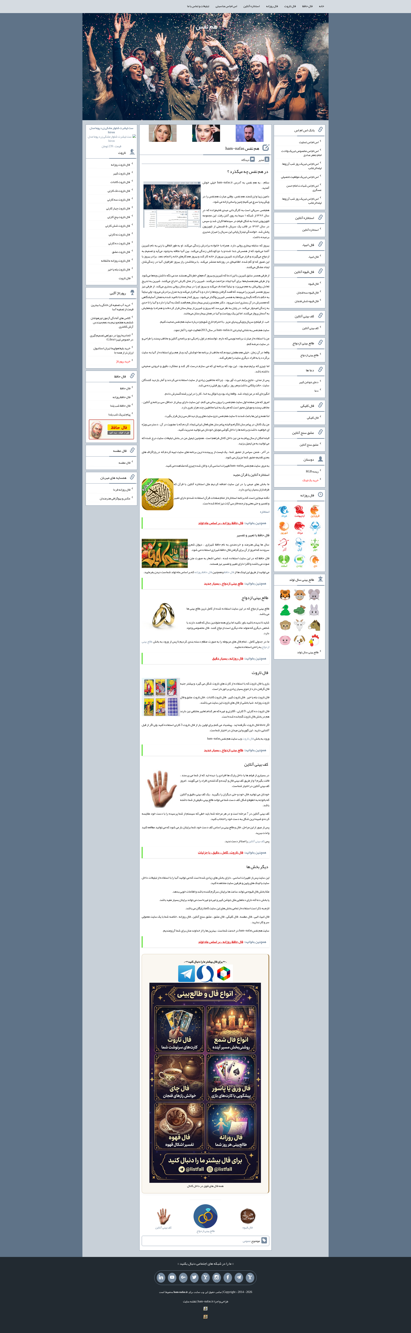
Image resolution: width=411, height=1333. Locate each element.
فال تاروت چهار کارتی (118, 208)
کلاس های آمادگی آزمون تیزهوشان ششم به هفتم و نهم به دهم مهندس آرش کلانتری (112, 322)
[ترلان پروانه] (206, 134)
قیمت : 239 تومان (111, 137)
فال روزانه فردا (121, 490)
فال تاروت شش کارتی (117, 226)
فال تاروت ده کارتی (119, 243)
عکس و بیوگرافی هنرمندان (115, 498)
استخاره (264, 512)
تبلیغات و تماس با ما (198, 6)
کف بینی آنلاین (256, 841)
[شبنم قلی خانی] (163, 134)
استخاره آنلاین (251, 6)
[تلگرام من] (239, 1278)
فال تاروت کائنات (120, 182)
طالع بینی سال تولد (308, 652)
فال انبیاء (313, 257)
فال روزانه (272, 6)
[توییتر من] (194, 1278)
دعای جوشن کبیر (309, 382)
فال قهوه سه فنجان (308, 292)
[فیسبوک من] (227, 1278)
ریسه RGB (312, 471)
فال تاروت (290, 6)
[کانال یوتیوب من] (172, 1278)
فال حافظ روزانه (203, 572)
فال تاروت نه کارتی (119, 234)
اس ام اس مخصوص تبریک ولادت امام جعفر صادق (301, 153)
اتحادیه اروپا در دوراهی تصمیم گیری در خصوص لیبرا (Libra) (111, 337)
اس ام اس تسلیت (309, 142)
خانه (321, 6)
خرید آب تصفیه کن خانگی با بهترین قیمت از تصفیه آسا (112, 307)
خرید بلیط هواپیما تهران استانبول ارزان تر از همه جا (113, 350)
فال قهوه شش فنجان (307, 301)
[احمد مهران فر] (250, 134)
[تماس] (205, 1278)
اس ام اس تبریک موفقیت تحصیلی (300, 177)
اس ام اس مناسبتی (226, 6)
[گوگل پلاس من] (183, 1278)
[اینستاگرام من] (216, 1278)
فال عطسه (124, 463)
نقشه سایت (189, 1301)
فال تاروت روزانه (120, 165)
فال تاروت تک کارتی (119, 191)
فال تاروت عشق (121, 252)
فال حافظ (307, 6)
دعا (316, 391)
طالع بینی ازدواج (309, 355)
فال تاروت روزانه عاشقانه (115, 261)
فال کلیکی (313, 418)
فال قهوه (313, 284)
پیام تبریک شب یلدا (119, 414)
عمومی (246, 1241)
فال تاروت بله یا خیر (119, 269)
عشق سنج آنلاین (309, 444)
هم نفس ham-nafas (242, 148)
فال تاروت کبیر (121, 173)
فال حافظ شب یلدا (120, 406)
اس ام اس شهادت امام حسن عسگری (304, 188)
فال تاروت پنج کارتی (118, 217)
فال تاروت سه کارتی (118, 199)
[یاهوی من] (250, 1278)
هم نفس (206, 26)
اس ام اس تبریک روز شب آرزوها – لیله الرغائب (301, 166)
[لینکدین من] (161, 1278)
